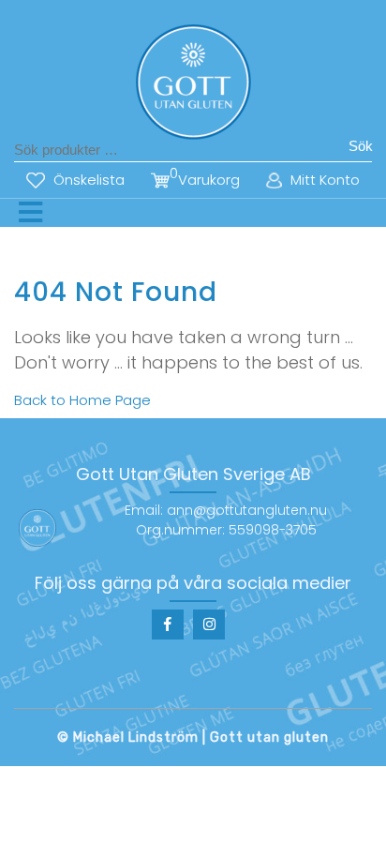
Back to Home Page (82, 400)
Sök (361, 146)
